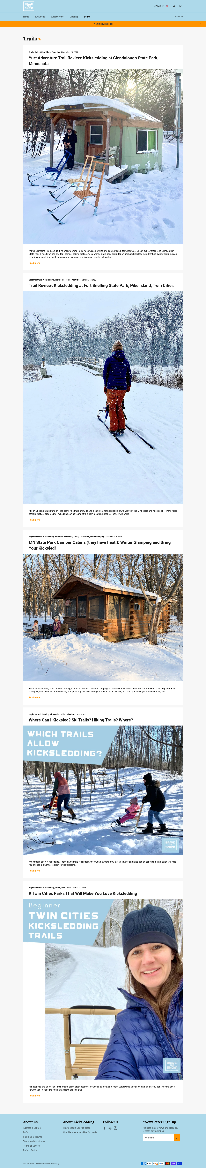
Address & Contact (32, 1128)
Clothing (74, 16)
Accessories (57, 16)
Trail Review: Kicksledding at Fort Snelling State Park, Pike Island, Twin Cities (101, 285)
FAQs (25, 1132)
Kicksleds (40, 16)
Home (26, 16)
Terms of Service (31, 1145)
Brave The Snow (36, 1164)
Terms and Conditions (34, 1141)
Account (179, 16)
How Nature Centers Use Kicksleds (80, 1132)
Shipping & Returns (32, 1137)
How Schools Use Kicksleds (76, 1128)
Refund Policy (30, 1150)
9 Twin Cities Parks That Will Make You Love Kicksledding (83, 893)
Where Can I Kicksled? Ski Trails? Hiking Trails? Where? (81, 720)
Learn (87, 16)
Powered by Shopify (51, 1164)
